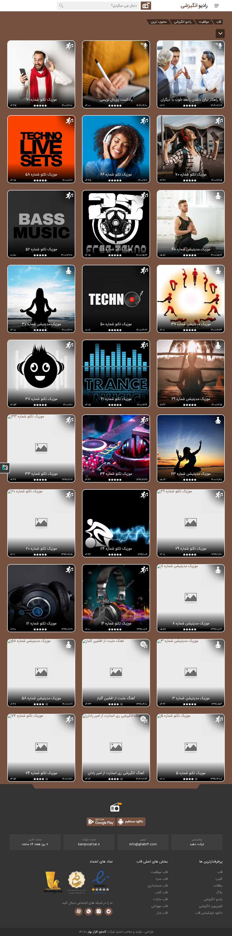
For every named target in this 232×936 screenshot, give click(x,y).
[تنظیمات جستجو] (146, 6)
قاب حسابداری (158, 886)
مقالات (217, 886)
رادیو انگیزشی (182, 21)
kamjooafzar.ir (89, 844)
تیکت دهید (197, 844)
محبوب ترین (159, 21)
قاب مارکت (160, 899)
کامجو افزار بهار (97, 932)
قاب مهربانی (159, 906)
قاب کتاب (161, 892)
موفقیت (204, 21)
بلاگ (219, 892)
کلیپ (218, 879)
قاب (218, 21)
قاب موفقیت (159, 872)
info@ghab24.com (143, 844)
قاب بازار (162, 913)
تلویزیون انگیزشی (210, 906)
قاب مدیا (162, 879)
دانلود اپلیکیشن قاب (208, 913)
